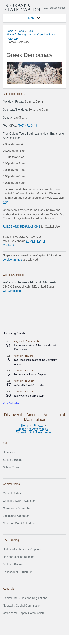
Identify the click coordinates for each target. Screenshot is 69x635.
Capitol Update (12, 493)
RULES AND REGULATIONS (21, 226)
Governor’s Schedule (16, 508)
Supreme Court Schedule (19, 523)
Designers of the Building (18, 556)
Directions (9, 452)
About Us (9, 588)
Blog (30, 30)
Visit (5, 442)
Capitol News (11, 483)
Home (10, 30)
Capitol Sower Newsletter (19, 500)
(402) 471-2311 (35, 240)
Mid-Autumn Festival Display (30, 374)
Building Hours (12, 459)
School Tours (11, 467)
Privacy (38, 425)
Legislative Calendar (16, 515)
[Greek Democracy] (34, 82)
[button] (31, 18)
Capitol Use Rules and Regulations (25, 598)
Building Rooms (13, 564)
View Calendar (11, 403)
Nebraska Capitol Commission (22, 605)
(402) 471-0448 (27, 125)
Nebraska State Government (33, 432)
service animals (12, 259)
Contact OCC (11, 245)
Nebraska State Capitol (23, 7)
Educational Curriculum (17, 572)
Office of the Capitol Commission (23, 613)
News (21, 30)
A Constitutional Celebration (29, 385)
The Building (11, 540)
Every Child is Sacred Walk (29, 395)
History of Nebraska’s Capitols (22, 549)
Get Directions (12, 290)
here (5, 201)
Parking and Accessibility (32, 428)
